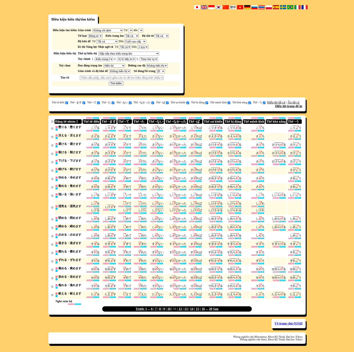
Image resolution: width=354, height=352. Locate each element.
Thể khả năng (239, 102)
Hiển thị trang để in (288, 106)
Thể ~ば (160, 102)
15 (197, 309)
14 (191, 309)
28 (210, 309)
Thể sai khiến (178, 102)
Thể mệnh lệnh (218, 102)
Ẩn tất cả (293, 102)
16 (203, 309)
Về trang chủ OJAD (289, 323)
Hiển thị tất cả (276, 102)
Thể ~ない (122, 102)
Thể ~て (91, 102)
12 (180, 309)
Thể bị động (198, 102)
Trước (140, 309)
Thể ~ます (76, 102)
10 (169, 309)
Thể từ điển (58, 102)
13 (186, 309)
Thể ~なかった (142, 102)
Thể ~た (106, 102)
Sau (215, 309)
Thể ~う (257, 102)
